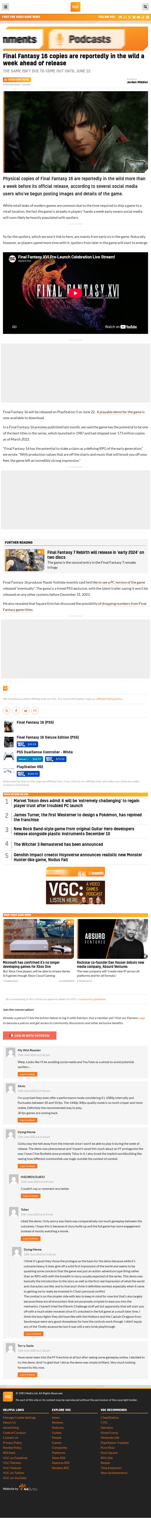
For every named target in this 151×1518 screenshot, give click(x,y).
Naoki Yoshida (54, 582)
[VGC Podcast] (124, 17)
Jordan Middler (137, 82)
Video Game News (18, 80)
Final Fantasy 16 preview (28, 427)
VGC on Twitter (13, 1473)
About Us (9, 1422)
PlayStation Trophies (115, 1442)
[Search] (145, 6)
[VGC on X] (129, 17)
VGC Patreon (12, 1462)
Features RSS (60, 1462)
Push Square (109, 1452)
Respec (105, 1462)
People (56, 1437)
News (56, 1417)
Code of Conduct (14, 1432)
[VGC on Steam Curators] (147, 17)
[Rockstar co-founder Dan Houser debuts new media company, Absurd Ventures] (112, 939)
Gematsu (107, 1427)
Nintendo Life (110, 1437)
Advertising (11, 1427)
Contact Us (10, 1437)
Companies (59, 1447)
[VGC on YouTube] (138, 17)
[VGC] (75, 7)
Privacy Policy (12, 1442)
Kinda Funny (109, 1432)
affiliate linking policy (109, 698)
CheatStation (110, 1417)
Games (56, 1442)
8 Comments (66, 980)
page (142, 1018)
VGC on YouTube (14, 1478)
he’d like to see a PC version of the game (115, 582)
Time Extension (111, 1468)
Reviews (57, 1422)
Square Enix (45, 603)
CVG (104, 1422)
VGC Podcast (12, 1468)
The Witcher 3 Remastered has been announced (58, 845)
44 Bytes (28, 1487)
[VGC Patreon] (120, 17)
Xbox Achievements (114, 1473)
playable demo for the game (121, 412)
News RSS (58, 1458)
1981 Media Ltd (28, 1393)
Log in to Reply (27, 1074)
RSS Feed (9, 1452)
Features (58, 1427)
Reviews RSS (60, 1468)
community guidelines (92, 999)
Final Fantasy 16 (15, 412)
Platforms (58, 1452)
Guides (57, 1432)
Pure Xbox (108, 1447)
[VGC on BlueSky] (134, 17)
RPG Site (107, 1458)
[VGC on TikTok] (143, 17)
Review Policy (12, 1447)
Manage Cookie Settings (19, 1417)
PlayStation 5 (67, 412)
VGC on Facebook (15, 1458)
